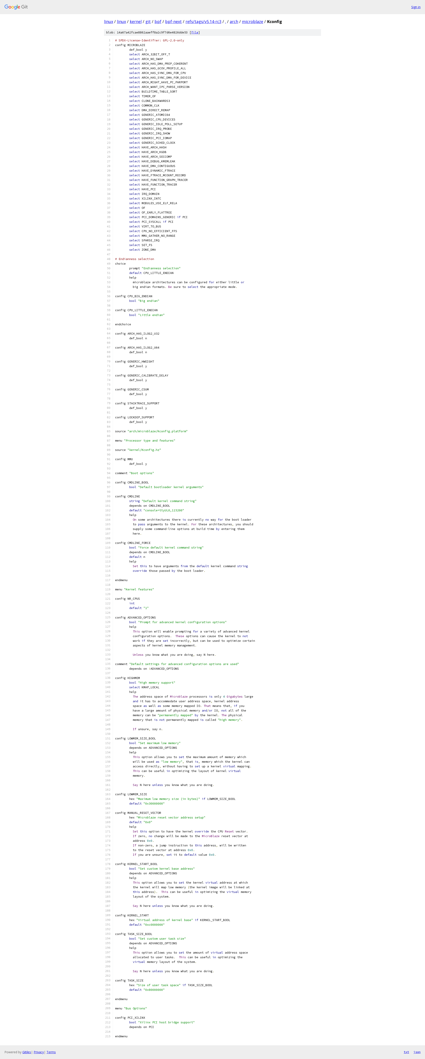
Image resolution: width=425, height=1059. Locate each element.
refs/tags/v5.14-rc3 (203, 21)
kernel (136, 21)
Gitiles (26, 1052)
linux (108, 21)
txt (406, 1052)
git (148, 21)
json (417, 1052)
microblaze (252, 21)
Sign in (416, 7)
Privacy (39, 1052)
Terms (51, 1052)
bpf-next (173, 21)
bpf (158, 21)
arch (234, 21)
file (194, 32)
